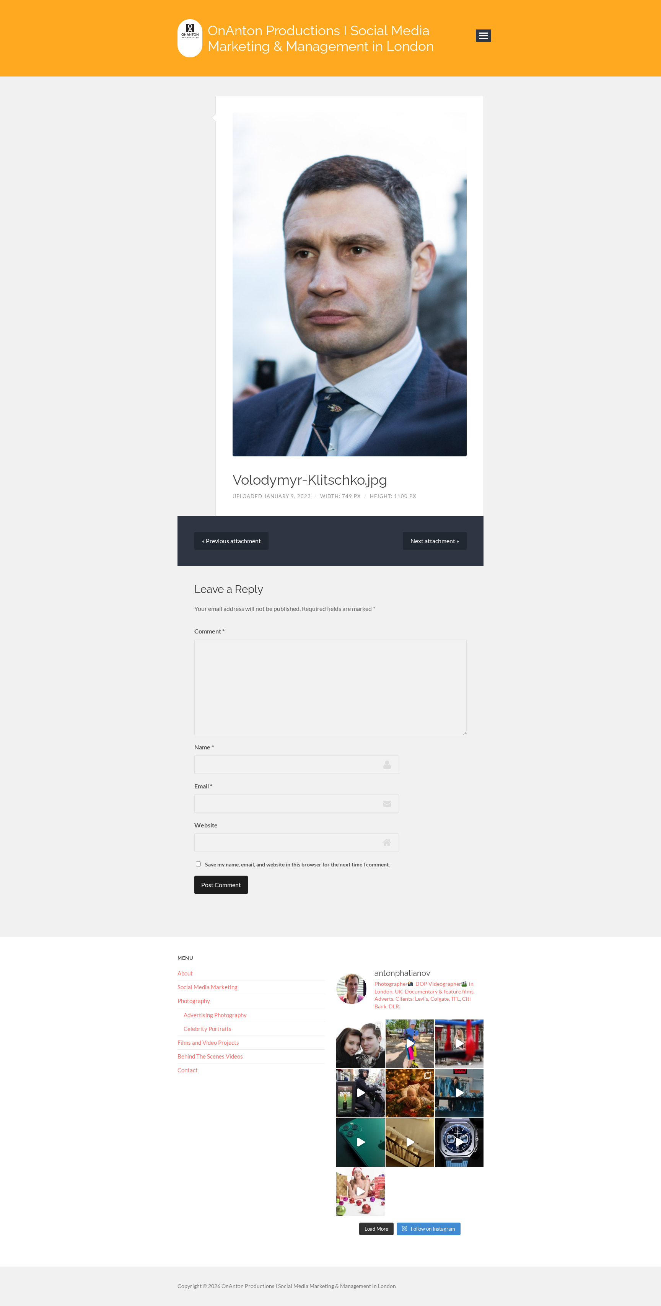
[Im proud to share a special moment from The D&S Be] (459, 1043)
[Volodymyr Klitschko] (350, 284)
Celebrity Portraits (207, 1028)
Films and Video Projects (208, 1042)
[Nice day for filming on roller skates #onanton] (410, 1043)
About (185, 973)
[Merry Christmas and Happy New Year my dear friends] (410, 1093)
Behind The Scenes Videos (210, 1056)
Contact (187, 1070)
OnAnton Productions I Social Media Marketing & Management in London (321, 38)
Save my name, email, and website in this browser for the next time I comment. (297, 864)
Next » (434, 540)
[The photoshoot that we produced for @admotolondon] (360, 1093)
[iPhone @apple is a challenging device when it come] (360, 1142)
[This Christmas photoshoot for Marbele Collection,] (360, 1192)
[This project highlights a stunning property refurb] (410, 1142)
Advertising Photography (215, 1014)
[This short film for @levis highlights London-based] (459, 1093)
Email (203, 786)
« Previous (231, 540)
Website (206, 825)
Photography (193, 1000)
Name (204, 747)
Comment (209, 631)
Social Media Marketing (207, 987)
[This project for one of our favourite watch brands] (459, 1142)
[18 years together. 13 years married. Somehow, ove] (360, 1043)
